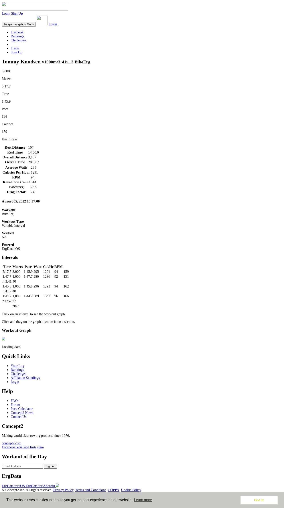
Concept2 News (22, 413)
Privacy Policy (63, 490)
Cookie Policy (131, 490)
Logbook (17, 32)
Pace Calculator (22, 409)
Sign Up (17, 13)
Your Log (17, 366)
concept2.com (11, 443)
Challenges (18, 40)
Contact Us (18, 417)
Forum (15, 405)
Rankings (17, 36)
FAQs (15, 401)
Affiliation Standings (25, 378)
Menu (19, 24)
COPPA (113, 490)
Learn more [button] (143, 500)
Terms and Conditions (90, 490)
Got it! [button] (259, 500)
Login (6, 13)
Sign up (50, 466)
